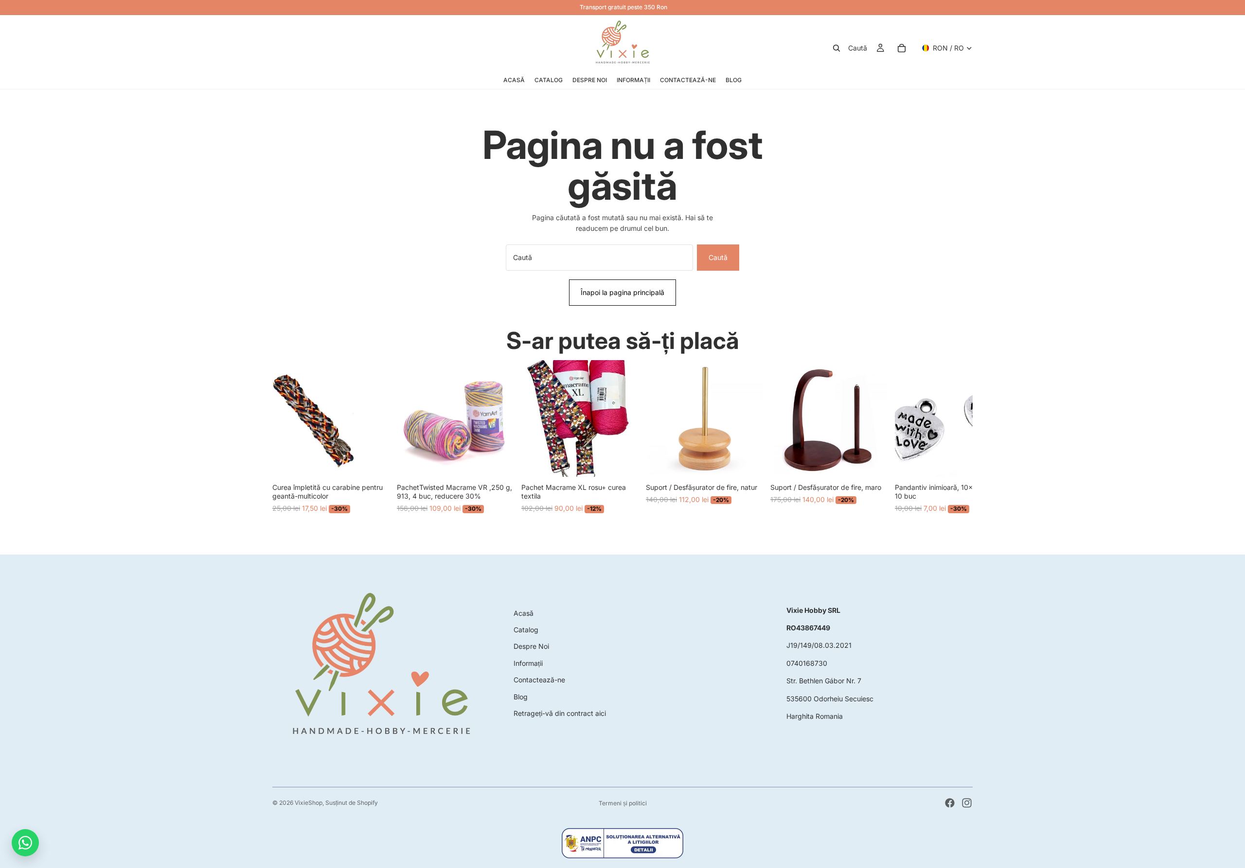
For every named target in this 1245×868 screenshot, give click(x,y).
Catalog (526, 629)
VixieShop (308, 802)
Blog (521, 697)
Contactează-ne (539, 680)
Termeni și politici (623, 803)
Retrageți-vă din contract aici (560, 713)
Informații (528, 663)
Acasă (524, 613)
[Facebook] (950, 803)
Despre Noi (531, 646)
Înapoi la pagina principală (622, 292)
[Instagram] (967, 803)
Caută (718, 257)
